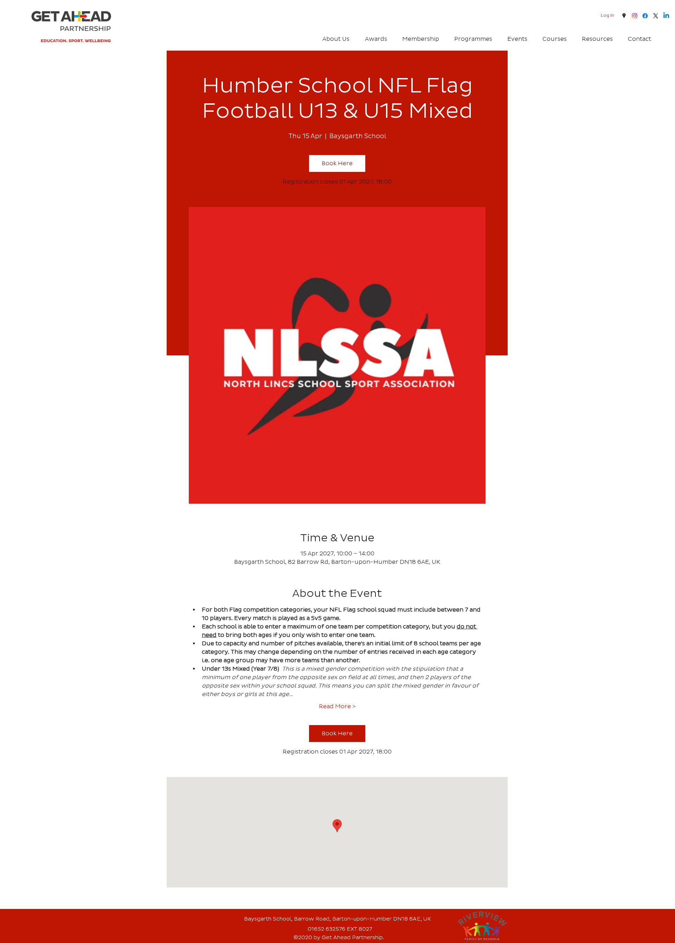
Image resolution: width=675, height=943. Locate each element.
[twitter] (655, 15)
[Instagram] (634, 15)
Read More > (337, 706)
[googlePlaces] (624, 15)
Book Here (337, 163)
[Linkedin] (666, 15)
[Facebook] (645, 15)
